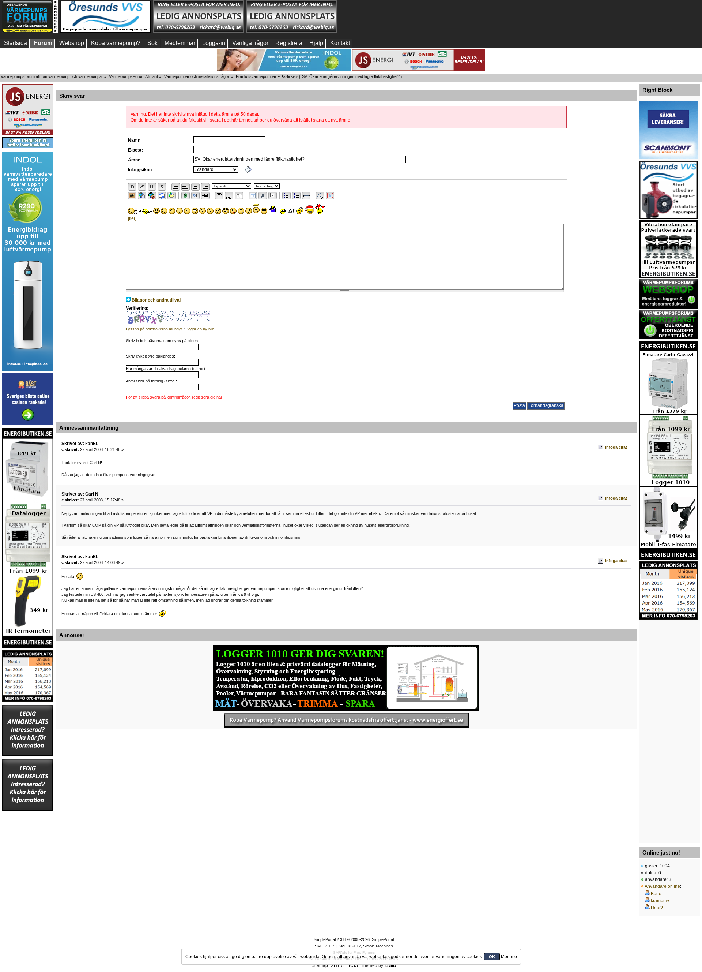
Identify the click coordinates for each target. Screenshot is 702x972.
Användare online (662, 886)
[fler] (132, 218)
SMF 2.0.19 (325, 946)
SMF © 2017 (350, 946)
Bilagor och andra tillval (156, 300)
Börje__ (659, 893)
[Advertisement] (668, 729)
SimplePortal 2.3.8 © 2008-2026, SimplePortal (354, 939)
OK (492, 956)
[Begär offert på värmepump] (346, 720)
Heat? (657, 908)
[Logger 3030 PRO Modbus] (346, 678)
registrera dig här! (207, 397)
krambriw (660, 900)
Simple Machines (378, 946)
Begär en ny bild (200, 329)
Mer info (509, 956)
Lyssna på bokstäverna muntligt (154, 329)
